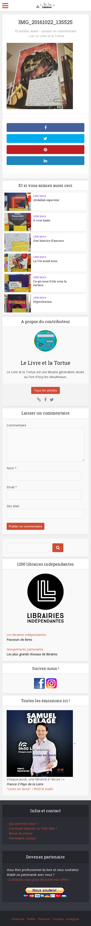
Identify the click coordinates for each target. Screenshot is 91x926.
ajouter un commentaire (59, 31)
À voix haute (41, 220)
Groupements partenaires (25, 649)
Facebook (18, 919)
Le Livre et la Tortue (49, 36)
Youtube (58, 919)
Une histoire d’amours (48, 241)
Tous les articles (45, 390)
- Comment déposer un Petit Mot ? (32, 828)
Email (12, 487)
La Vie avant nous (45, 261)
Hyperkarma (42, 302)
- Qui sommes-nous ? (22, 823)
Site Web (13, 506)
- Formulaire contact (21, 838)
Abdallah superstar (46, 200)
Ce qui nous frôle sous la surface (49, 283)
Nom (12, 468)
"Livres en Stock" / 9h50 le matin (30, 789)
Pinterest (44, 919)
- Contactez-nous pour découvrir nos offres (38, 879)
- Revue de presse (19, 833)
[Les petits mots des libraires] (45, 5)
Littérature (39, 196)
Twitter (31, 919)
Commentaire (16, 425)
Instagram (72, 919)
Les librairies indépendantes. (27, 635)
